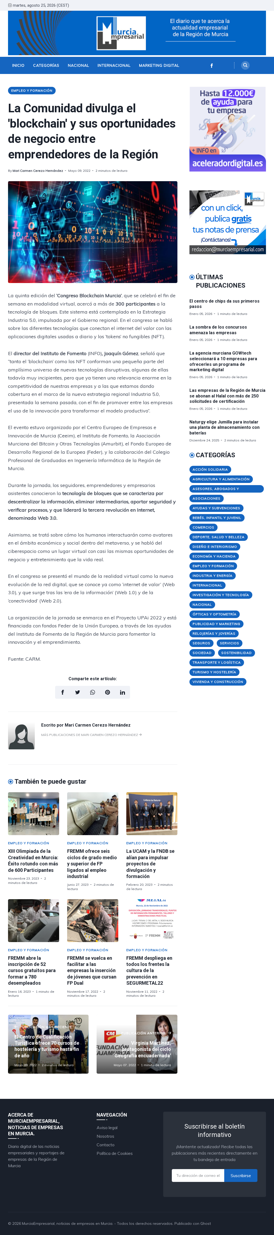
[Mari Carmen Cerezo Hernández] (21, 747)
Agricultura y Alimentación (221, 479)
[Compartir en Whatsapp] (92, 692)
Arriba (254, 1223)
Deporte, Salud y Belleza (219, 537)
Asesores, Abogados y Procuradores (216, 490)
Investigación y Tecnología (221, 595)
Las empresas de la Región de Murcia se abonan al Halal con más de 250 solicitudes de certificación (227, 396)
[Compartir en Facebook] (62, 692)
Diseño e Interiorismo (215, 547)
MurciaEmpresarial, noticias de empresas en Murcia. (67, 1223)
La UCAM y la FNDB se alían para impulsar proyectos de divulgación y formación (150, 863)
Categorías (46, 65)
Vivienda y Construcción (218, 682)
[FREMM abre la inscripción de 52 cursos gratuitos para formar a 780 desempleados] (33, 920)
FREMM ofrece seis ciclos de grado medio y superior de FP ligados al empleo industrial (92, 863)
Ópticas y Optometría (215, 614)
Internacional (114, 65)
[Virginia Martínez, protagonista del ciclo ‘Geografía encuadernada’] (137, 1044)
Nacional (78, 65)
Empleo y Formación (31, 90)
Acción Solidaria (210, 469)
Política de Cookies (115, 1153)
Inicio (18, 65)
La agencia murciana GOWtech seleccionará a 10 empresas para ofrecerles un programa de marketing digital (223, 361)
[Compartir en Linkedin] (122, 692)
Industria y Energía (213, 576)
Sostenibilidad (236, 653)
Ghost (205, 1223)
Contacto (106, 1144)
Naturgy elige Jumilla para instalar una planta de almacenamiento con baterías (224, 427)
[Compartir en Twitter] (77, 692)
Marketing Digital (159, 65)
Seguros (201, 643)
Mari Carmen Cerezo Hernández (38, 171)
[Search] (245, 65)
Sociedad (202, 653)
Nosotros (105, 1136)
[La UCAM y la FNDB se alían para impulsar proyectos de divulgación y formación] (151, 813)
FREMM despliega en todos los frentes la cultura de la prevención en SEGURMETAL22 (149, 970)
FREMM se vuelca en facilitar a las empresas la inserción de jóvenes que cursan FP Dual (91, 970)
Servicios (229, 643)
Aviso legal (107, 1127)
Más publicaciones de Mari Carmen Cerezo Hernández (90, 735)
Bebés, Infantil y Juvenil (217, 518)
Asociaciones (206, 498)
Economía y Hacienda (214, 556)
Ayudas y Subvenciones (216, 508)
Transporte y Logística (217, 662)
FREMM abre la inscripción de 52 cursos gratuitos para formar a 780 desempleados (32, 970)
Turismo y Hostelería (214, 672)
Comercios (203, 527)
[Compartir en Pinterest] (107, 692)
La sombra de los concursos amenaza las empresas (218, 330)
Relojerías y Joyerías (214, 633)
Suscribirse (241, 1175)
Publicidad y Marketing (216, 624)
